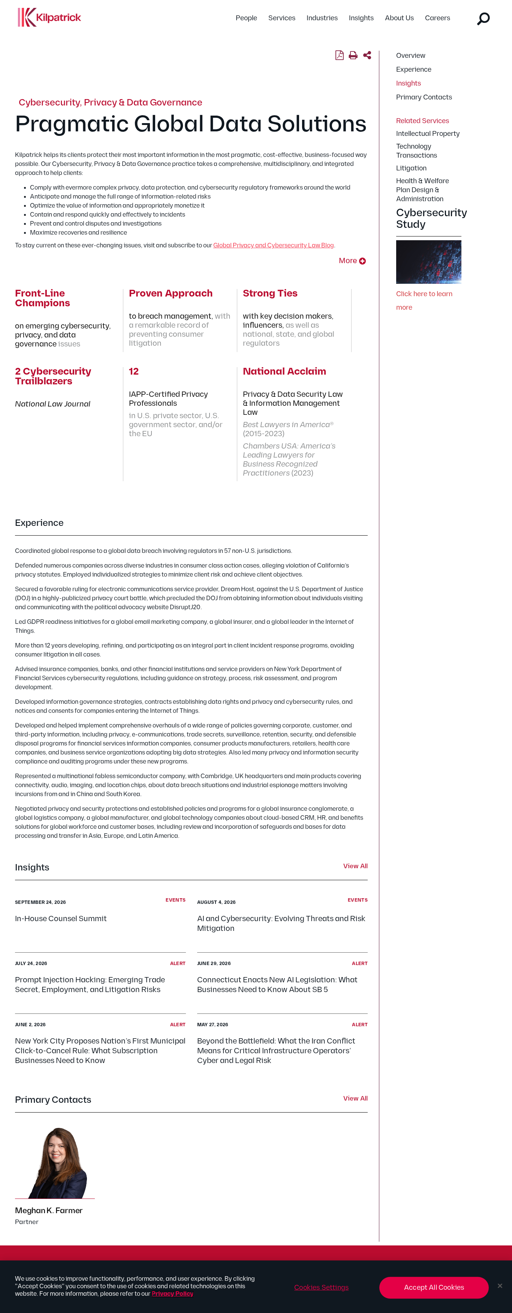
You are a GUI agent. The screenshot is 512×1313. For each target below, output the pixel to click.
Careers (437, 18)
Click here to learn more (424, 301)
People (246, 18)
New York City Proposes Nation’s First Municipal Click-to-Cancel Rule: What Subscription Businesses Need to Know (100, 1051)
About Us (399, 18)
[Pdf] (339, 55)
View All (355, 866)
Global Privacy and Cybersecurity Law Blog (273, 245)
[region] (256, 1286)
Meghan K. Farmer (49, 1210)
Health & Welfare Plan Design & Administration (422, 190)
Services (281, 18)
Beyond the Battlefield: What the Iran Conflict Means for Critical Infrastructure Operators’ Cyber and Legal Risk (276, 1051)
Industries (322, 18)
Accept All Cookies (434, 1288)
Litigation (411, 168)
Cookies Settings (321, 1288)
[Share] (367, 55)
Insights (361, 18)
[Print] (353, 55)
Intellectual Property (428, 134)
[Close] (500, 1286)
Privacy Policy (172, 1294)
